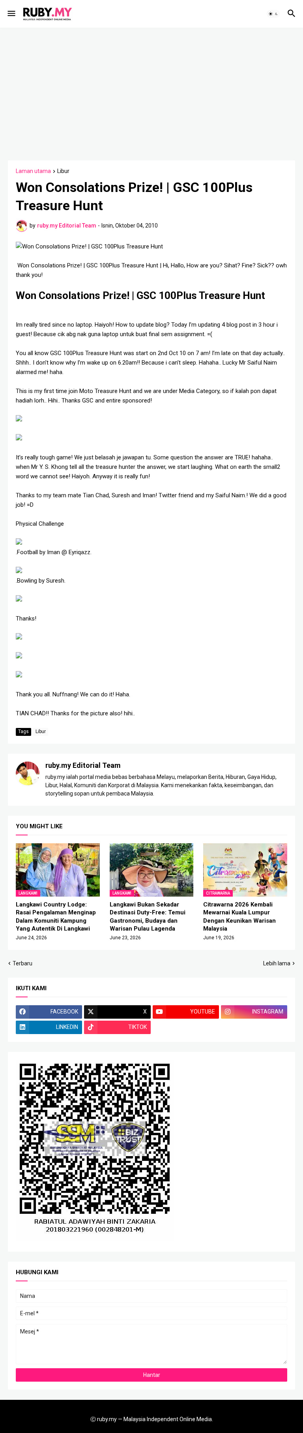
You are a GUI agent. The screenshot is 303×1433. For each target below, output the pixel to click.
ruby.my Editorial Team (83, 765)
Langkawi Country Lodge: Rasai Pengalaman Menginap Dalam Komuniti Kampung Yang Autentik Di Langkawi (56, 916)
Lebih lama (276, 963)
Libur (63, 171)
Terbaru (22, 963)
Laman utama (33, 171)
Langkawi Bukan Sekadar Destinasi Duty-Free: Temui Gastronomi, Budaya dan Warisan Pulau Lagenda (147, 916)
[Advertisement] (155, 93)
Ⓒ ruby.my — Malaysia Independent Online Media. (151, 1419)
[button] (11, 14)
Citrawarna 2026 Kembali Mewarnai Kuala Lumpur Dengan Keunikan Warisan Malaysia (239, 916)
